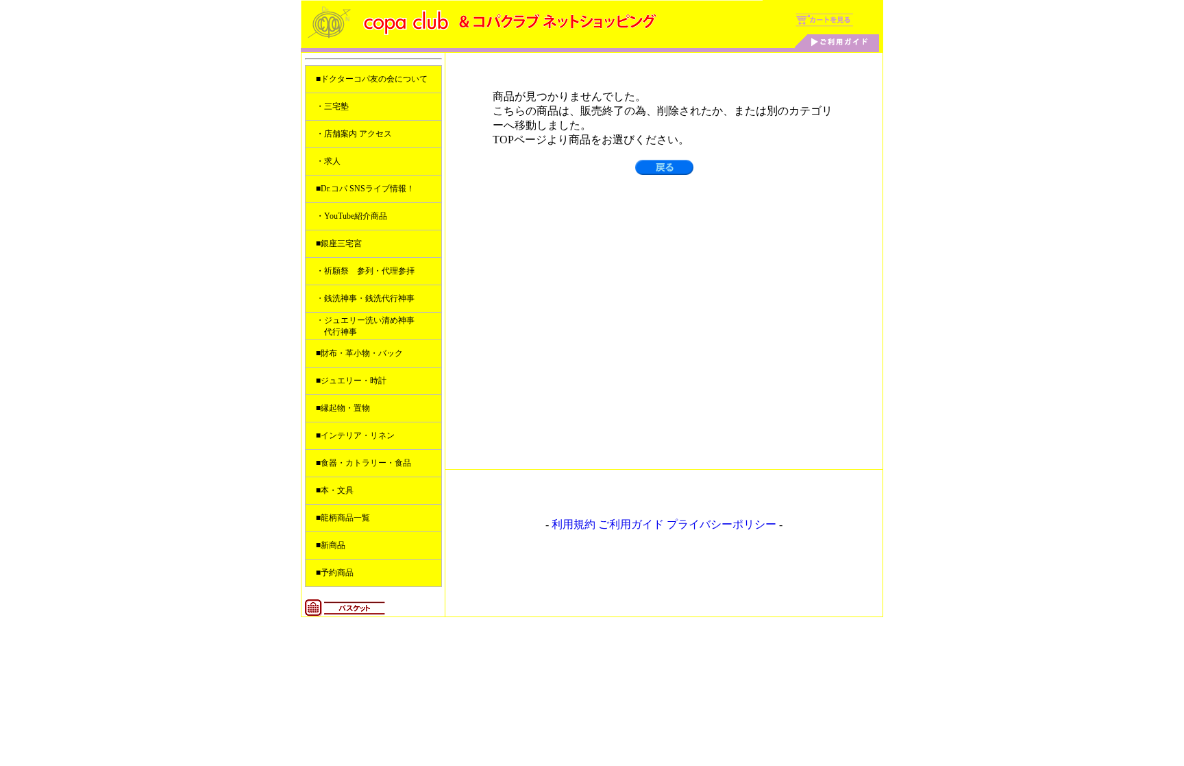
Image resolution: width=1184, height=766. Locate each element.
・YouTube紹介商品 (351, 216)
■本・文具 (335, 490)
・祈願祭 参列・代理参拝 (365, 271)
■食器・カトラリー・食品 (363, 463)
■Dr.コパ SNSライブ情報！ (365, 188)
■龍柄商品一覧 (343, 518)
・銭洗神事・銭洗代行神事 (365, 298)
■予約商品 (335, 572)
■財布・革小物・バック (359, 353)
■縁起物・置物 (343, 408)
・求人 (328, 161)
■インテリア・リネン (355, 435)
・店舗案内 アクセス (354, 134)
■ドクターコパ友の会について (372, 79)
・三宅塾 (332, 106)
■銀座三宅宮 (339, 243)
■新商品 (330, 545)
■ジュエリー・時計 (351, 380)
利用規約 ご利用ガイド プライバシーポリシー (664, 524)
